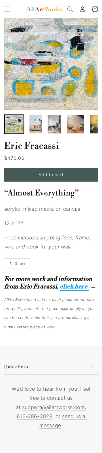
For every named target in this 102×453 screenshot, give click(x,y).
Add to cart (51, 174)
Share (20, 263)
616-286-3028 (34, 416)
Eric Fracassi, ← (58, 286)
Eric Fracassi (31, 146)
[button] (7, 9)
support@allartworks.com (53, 407)
